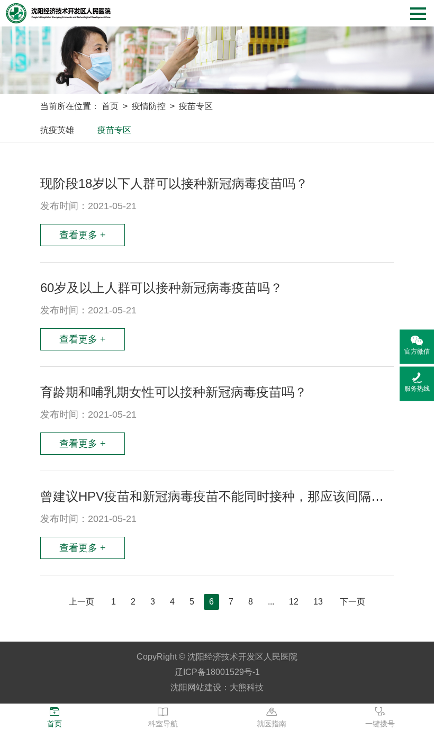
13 (318, 601)
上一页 (81, 601)
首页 (110, 106)
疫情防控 (149, 106)
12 (294, 601)
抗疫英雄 (57, 129)
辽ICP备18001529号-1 (217, 672)
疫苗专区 (196, 106)
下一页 (352, 601)
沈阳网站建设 (195, 687)
